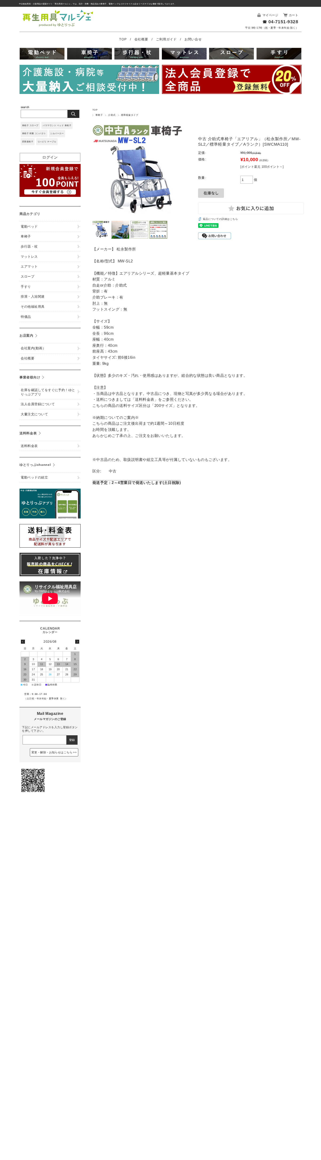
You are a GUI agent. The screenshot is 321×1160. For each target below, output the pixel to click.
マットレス (29, 256)
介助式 (111, 115)
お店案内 (26, 335)
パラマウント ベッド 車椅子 (57, 125)
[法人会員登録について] (231, 80)
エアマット (29, 266)
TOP (123, 39)
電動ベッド (29, 226)
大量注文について (34, 414)
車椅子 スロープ (30, 125)
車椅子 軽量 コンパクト (34, 133)
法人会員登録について (38, 404)
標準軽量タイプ (129, 115)
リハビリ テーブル (47, 141)
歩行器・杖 (29, 246)
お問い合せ (193, 39)
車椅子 (99, 115)
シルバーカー (57, 133)
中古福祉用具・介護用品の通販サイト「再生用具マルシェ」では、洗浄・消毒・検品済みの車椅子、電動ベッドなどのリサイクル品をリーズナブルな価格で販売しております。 (97, 4)
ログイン (50, 157)
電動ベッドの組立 (34, 477)
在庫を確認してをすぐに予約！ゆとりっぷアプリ (48, 392)
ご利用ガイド (167, 39)
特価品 (26, 317)
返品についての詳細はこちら (220, 219)
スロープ (27, 276)
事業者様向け (30, 377)
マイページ (270, 15)
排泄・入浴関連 (32, 296)
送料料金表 (28, 433)
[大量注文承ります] (89, 80)
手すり (26, 286)
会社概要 (141, 39)
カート (293, 15)
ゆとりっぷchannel (35, 465)
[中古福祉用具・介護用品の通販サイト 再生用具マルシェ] (58, 26)
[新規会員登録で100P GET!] (50, 196)
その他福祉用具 (32, 306)
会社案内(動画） (33, 348)
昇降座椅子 (27, 141)
